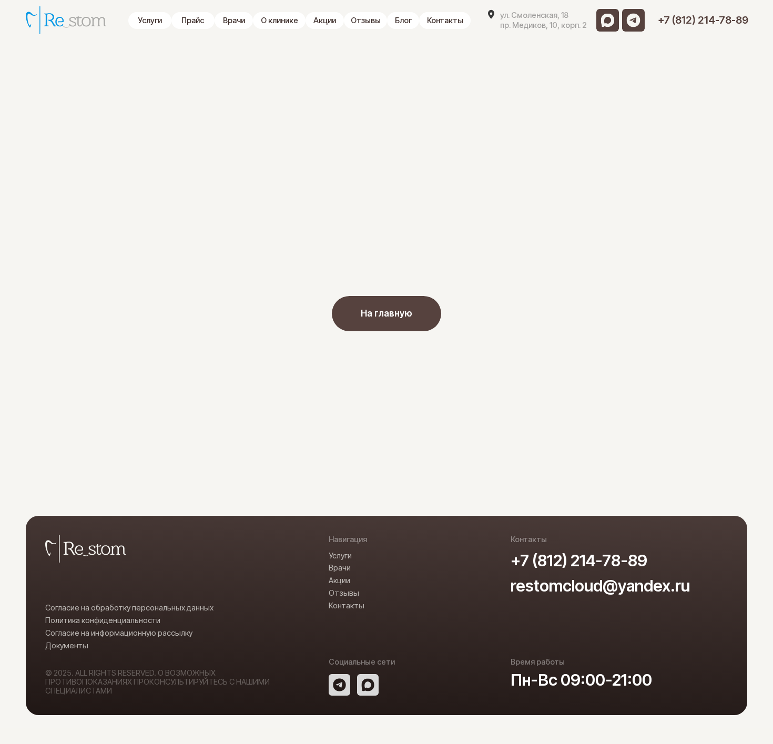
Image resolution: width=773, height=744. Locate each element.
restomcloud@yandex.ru (600, 585)
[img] (607, 20)
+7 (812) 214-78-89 (579, 560)
